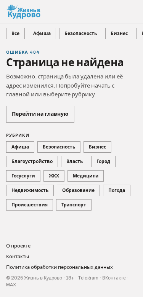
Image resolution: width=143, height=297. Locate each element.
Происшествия (29, 205)
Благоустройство (32, 161)
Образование (78, 190)
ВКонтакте (114, 278)
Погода (116, 190)
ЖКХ (54, 176)
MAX (11, 284)
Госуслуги (23, 176)
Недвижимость (29, 190)
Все (15, 33)
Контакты (17, 256)
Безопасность (80, 33)
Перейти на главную (40, 114)
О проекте (18, 246)
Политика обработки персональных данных (59, 267)
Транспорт (73, 205)
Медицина (85, 176)
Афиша (42, 33)
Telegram (88, 278)
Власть (74, 161)
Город (103, 161)
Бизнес (119, 33)
